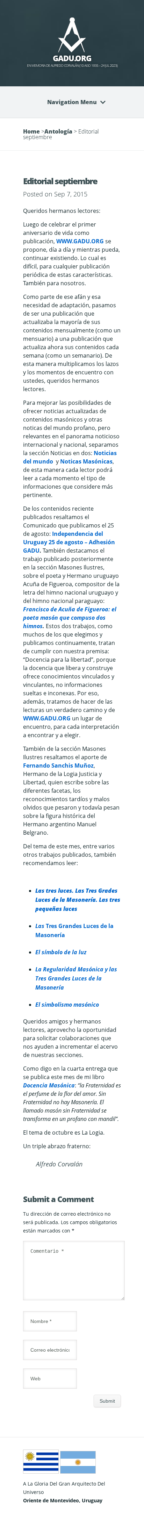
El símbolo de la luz (60, 952)
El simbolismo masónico (67, 1004)
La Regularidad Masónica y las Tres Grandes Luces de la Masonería (76, 978)
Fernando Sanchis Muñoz (58, 765)
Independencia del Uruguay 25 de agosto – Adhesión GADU (69, 542)
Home (31, 131)
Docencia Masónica (49, 1085)
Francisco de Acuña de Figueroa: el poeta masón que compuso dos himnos (69, 617)
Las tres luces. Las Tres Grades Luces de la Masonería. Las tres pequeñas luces (77, 900)
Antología (58, 131)
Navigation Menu (72, 102)
